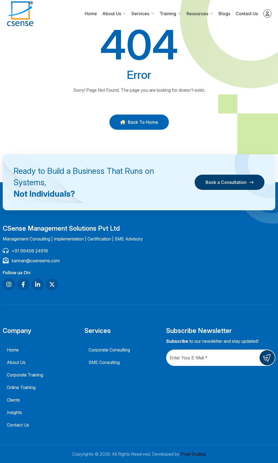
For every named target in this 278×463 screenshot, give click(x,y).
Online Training (21, 387)
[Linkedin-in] (37, 284)
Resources (197, 13)
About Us (111, 13)
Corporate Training (25, 375)
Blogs (224, 13)
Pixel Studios (193, 454)
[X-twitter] (52, 284)
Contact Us (247, 13)
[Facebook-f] (23, 284)
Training (168, 13)
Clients (13, 400)
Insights (14, 412)
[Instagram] (9, 284)
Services (140, 13)
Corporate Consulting (109, 350)
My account (267, 14)
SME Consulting (104, 362)
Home (91, 13)
